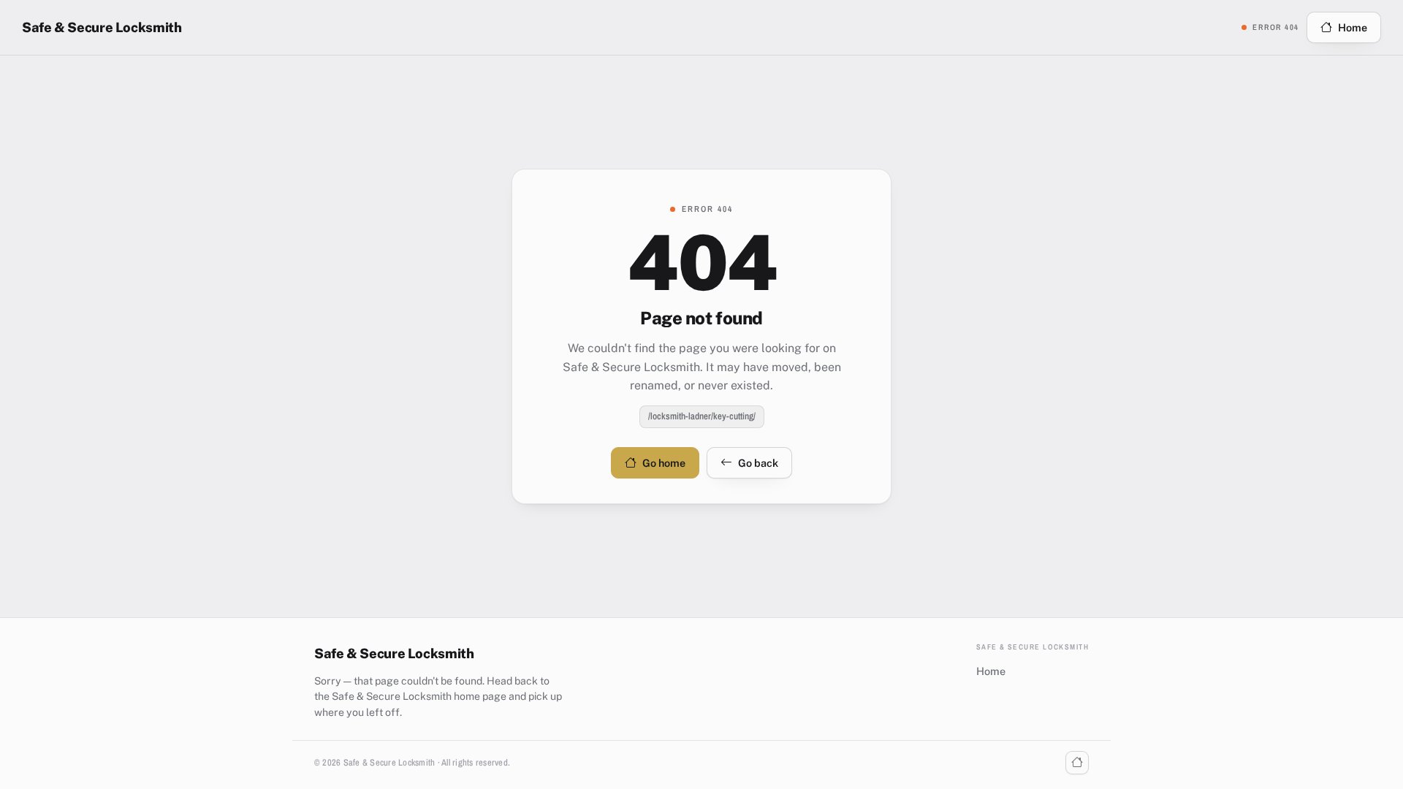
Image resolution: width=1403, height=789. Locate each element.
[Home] (1077, 762)
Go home (663, 463)
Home (1352, 27)
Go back (758, 463)
